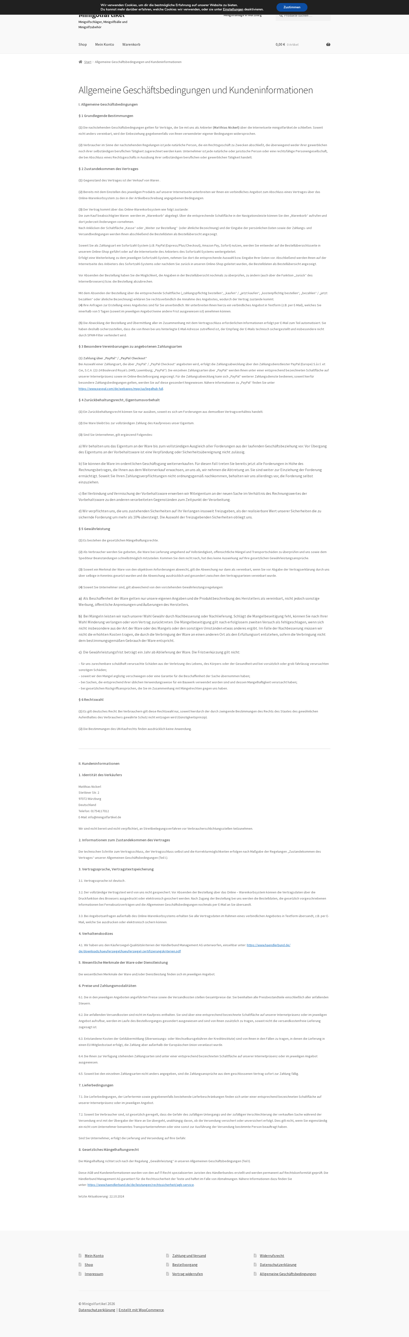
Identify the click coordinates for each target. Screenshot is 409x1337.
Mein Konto (104, 44)
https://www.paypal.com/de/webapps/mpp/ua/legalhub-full (121, 389)
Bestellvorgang (185, 1264)
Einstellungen (233, 9)
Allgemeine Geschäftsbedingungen (288, 1273)
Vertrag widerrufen (187, 1273)
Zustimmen (292, 7)
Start (87, 62)
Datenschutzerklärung (278, 1264)
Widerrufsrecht (272, 1255)
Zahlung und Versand (189, 1255)
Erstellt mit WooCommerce (141, 1309)
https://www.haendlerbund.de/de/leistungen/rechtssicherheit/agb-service (141, 1185)
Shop (83, 44)
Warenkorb (131, 44)
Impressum (94, 1273)
